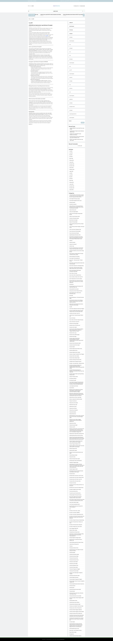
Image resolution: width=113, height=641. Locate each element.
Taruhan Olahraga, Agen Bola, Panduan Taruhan (76, 542)
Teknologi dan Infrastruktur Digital (74, 575)
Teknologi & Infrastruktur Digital (74, 554)
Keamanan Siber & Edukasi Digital (74, 357)
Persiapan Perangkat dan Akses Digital (75, 489)
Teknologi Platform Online (73, 600)
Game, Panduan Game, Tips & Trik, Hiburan (75, 278)
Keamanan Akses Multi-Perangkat (74, 334)
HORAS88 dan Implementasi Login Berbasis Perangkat (40, 25)
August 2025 (71, 171)
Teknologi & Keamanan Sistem (73, 559)
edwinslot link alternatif (72, 244)
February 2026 (71, 160)
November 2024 (71, 187)
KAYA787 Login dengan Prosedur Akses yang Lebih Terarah (57, 14)
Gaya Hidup (71, 295)
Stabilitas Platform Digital (73, 530)
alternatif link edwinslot (72, 204)
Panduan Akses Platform (73, 408)
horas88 (70, 306)
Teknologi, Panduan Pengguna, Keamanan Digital (76, 611)
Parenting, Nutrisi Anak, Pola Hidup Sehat (75, 460)
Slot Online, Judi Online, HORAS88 (74, 512)
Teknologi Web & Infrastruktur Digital (74, 604)
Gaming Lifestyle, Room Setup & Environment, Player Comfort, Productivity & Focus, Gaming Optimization (76, 281)
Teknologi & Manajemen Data (73, 565)
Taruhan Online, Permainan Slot (74, 544)
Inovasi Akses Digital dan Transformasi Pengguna (76, 308)
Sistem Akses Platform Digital (73, 502)
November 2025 (71, 165)
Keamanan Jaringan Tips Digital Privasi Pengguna (76, 354)
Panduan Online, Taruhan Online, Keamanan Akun (76, 433)
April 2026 (70, 156)
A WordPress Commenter (73, 145)
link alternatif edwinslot (72, 378)
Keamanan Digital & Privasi (73, 350)
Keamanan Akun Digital (72, 336)
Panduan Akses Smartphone (73, 410)
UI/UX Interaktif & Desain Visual (74, 628)
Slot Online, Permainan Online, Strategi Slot (75, 524)
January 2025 (71, 184)
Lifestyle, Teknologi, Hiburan (73, 376)
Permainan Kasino (72, 473)
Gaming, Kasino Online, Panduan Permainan (75, 290)
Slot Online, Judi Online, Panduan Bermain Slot (76, 514)
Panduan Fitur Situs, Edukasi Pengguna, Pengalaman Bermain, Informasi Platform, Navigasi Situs (75, 420)
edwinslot (70, 240)
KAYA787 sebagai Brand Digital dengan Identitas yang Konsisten (79, 14)
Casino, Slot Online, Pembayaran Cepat (75, 229)
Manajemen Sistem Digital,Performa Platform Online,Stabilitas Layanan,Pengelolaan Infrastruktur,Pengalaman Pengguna (76, 390)
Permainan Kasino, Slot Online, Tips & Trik (75, 479)
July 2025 (70, 173)
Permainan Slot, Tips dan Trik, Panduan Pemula (76, 487)
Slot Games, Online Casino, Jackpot (74, 510)
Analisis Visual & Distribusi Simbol (74, 216)
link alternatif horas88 (72, 380)
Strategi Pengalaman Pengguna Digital (75, 537)
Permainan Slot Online (72, 482)
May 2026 (70, 154)
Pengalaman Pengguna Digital (73, 462)
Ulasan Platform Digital (72, 632)
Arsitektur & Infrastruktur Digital (74, 218)
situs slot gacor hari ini (72, 113)
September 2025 (71, 169)
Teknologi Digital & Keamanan (73, 577)
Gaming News (71, 284)
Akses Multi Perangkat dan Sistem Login (75, 200)
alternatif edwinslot (72, 202)
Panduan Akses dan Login (73, 404)
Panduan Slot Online (72, 456)
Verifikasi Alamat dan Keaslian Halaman (75, 635)
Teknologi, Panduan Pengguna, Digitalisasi (75, 609)
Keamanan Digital (72, 346)
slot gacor (70, 37)
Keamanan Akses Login (72, 332)
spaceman (71, 99)
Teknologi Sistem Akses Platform (74, 602)
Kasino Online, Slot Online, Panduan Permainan (76, 319)
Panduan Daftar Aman (72, 413)
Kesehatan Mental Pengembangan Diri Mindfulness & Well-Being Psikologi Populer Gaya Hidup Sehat (76, 371)
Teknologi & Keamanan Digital (73, 556)
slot (70, 44)
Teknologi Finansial (72, 585)
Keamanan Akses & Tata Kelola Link (74, 325)
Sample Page (55, 11)
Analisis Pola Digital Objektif (73, 211)
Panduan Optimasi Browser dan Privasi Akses (76, 435)
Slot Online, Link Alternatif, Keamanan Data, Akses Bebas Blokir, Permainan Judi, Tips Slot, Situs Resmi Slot (76, 517)
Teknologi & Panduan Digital (73, 567)
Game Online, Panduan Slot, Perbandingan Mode (76, 265)
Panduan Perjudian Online (73, 448)
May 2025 (70, 176)
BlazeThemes (62, 639)
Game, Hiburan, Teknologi (73, 273)
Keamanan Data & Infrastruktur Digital (75, 343)
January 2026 (71, 162)
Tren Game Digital (72, 621)
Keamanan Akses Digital (73, 327)
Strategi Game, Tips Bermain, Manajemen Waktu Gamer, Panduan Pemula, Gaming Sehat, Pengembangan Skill (76, 534)
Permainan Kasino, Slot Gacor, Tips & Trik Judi (76, 475)
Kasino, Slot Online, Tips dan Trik (74, 321)
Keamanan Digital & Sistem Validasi (74, 352)
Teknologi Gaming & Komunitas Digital (75, 589)
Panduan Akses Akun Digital (73, 402)
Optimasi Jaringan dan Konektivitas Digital (75, 399)
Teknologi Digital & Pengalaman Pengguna (75, 579)
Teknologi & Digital (72, 552)
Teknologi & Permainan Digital (73, 570)
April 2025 (70, 178)
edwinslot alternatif (72, 242)
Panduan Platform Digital (73, 450)
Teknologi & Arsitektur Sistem (73, 547)
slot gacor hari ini (72, 106)
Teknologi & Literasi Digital (73, 563)
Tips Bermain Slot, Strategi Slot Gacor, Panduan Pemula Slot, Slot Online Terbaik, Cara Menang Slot (76, 619)
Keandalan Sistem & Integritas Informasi (75, 361)
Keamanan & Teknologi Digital (73, 323)
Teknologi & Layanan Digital (73, 561)
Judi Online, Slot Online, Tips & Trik (74, 313)
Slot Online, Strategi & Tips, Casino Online (75, 526)
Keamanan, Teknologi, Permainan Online (75, 359)
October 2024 (71, 189)
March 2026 (71, 158)
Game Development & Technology (74, 256)
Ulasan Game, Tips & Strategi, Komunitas (75, 630)
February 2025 (71, 182)
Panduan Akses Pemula (72, 406)
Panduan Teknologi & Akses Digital (74, 458)
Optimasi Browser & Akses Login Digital (75, 397)
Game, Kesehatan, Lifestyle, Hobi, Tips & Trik (76, 276)
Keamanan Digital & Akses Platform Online (75, 348)
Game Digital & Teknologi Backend (74, 258)
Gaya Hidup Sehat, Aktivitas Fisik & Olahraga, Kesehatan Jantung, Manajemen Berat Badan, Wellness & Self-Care (76, 301)
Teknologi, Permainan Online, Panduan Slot (75, 613)
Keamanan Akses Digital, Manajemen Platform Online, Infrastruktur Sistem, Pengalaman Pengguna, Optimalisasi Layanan (76, 330)
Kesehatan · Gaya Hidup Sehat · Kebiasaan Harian (76, 363)
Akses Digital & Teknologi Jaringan (74, 198)
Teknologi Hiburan (72, 591)
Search (70, 120)
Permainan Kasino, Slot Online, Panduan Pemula (76, 477)
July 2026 (70, 151)
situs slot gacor (71, 40)
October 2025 (71, 167)
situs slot (70, 77)
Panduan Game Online (72, 423)
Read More (30, 124)
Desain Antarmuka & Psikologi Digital (75, 231)
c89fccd (31, 26)
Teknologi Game (71, 587)
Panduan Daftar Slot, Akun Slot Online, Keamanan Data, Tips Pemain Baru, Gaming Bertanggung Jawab (76, 416)
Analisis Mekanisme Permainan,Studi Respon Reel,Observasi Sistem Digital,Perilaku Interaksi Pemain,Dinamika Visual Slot (76, 207)
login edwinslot (71, 387)
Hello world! (80, 145)
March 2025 (71, 180)
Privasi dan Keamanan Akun (73, 491)
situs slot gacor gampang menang (74, 504)
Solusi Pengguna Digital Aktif (73, 528)
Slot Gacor (71, 59)
